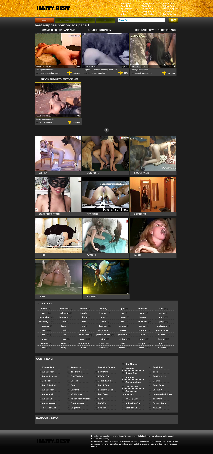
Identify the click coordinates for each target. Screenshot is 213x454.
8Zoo (98, 399)
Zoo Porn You (157, 376)
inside (124, 348)
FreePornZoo (148, 14)
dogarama (104, 330)
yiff (66, 330)
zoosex (144, 326)
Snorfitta (128, 368)
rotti (105, 317)
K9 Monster (74, 394)
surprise (101, 73)
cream (124, 317)
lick (124, 321)
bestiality (46, 321)
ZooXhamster (75, 403)
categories (65, 20)
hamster (105, 348)
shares (124, 330)
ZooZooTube (130, 386)
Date (105, 20)
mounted (164, 348)
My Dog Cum (130, 399)
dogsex (144, 317)
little (65, 321)
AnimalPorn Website (79, 399)
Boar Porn (101, 372)
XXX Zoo (155, 408)
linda (105, 321)
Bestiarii (73, 390)
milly (65, 348)
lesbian (124, 326)
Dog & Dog (101, 385)
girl (163, 343)
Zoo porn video (131, 382)
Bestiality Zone (103, 390)
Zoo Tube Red (169, 14)
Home (44, 20)
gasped (138, 73)
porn (96, 73)
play (163, 321)
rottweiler (144, 308)
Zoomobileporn (170, 9)
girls (163, 317)
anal (163, 308)
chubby (105, 308)
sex (46, 313)
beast (46, 308)
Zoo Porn (167, 11)
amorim (85, 308)
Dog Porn (73, 408)
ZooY (153, 372)
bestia (163, 313)
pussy (57, 73)
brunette (65, 317)
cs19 (124, 343)
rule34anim (85, 343)
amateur (66, 308)
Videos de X (168, 3)
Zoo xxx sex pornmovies (130, 392)
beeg (85, 348)
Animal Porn (169, 6)
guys (46, 339)
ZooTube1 (156, 367)
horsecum (85, 334)
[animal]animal (105, 334)
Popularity (85, 20)
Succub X (155, 390)
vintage (124, 339)
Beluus (154, 381)
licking (104, 313)
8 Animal (100, 408)
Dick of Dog (129, 373)
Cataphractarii (149, 11)
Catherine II (147, 6)
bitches (46, 343)
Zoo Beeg (101, 394)
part (46, 348)
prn (124, 308)
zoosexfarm (105, 343)
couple (144, 343)
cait (65, 334)
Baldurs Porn (157, 403)
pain (143, 73)
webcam (66, 313)
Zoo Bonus (126, 9)
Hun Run (128, 377)
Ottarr (123, 14)
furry (65, 326)
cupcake (46, 326)
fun (85, 326)
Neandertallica (131, 408)
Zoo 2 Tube (156, 385)
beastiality (46, 317)
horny (144, 339)
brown (163, 339)
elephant (164, 334)
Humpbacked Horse (160, 394)
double (90, 73)
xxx (46, 330)
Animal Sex (147, 9)
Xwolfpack (126, 3)
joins (144, 334)
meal (66, 339)
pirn (105, 339)
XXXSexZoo (102, 376)
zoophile (144, 330)
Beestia (124, 11)
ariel (85, 321)
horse (144, 348)
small (66, 343)
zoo (46, 334)
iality (53, 9)
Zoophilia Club (103, 381)
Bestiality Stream (104, 367)
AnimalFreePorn (131, 403)
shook (42, 122)
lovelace (105, 326)
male (144, 313)
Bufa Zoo (100, 403)
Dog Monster (130, 364)
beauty (85, 313)
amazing (50, 73)
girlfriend (124, 334)
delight (85, 330)
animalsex (144, 321)
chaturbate (164, 326)
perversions (163, 330)
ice (124, 313)
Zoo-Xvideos (127, 6)
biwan (85, 317)
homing (43, 73)
